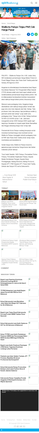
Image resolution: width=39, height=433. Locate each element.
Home (3, 23)
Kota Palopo (11, 23)
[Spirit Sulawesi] (10, 4)
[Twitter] (21, 426)
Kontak (34, 420)
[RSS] (24, 426)
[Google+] (18, 426)
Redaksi (19, 420)
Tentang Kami (10, 420)
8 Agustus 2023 (15, 34)
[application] (19, 400)
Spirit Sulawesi (11, 38)
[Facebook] (15, 426)
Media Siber (26, 420)
